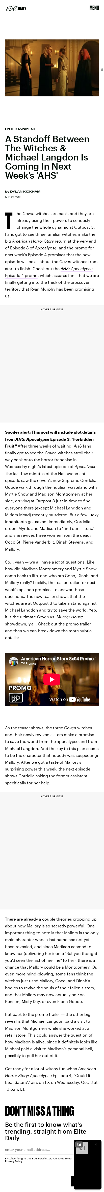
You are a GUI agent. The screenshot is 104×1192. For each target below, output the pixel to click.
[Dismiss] (96, 1144)
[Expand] (79, 1144)
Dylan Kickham (25, 191)
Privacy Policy (13, 1161)
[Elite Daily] (16, 8)
